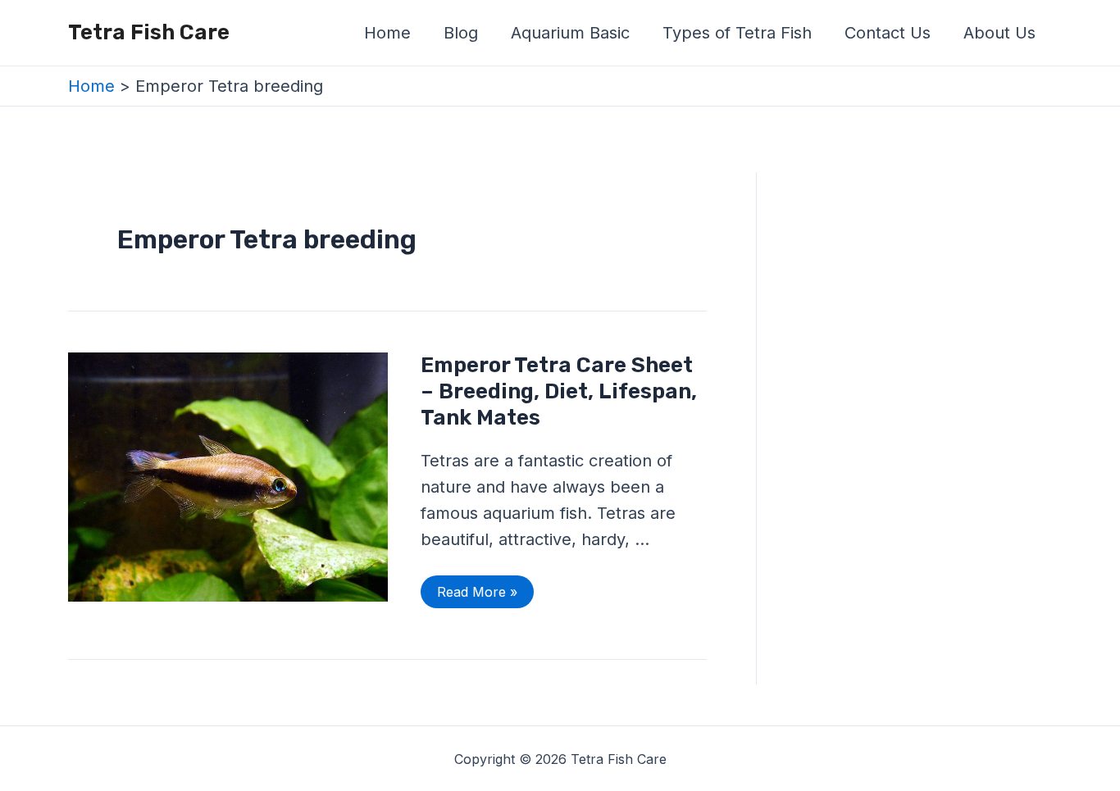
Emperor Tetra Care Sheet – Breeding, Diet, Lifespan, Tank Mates (559, 391)
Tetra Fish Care (149, 32)
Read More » (476, 587)
